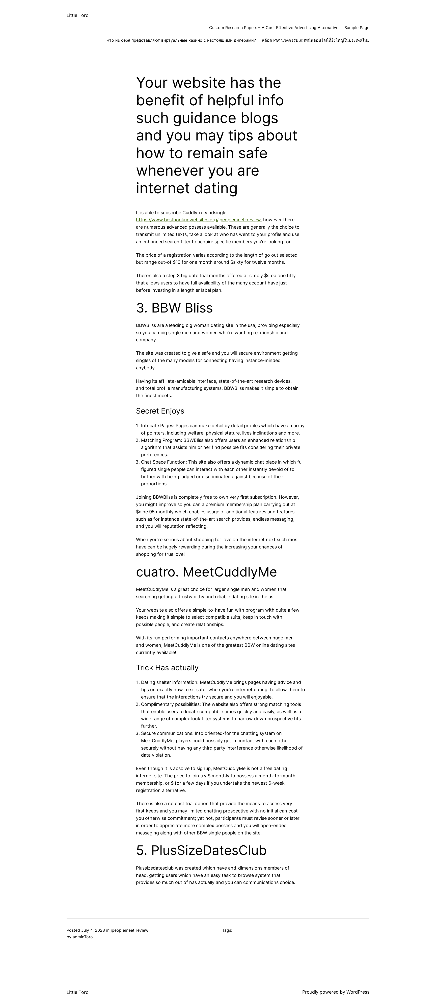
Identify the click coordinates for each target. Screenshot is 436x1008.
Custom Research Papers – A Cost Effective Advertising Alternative (273, 27)
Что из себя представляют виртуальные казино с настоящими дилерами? (181, 40)
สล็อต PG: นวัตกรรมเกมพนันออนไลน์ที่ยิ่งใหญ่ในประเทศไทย (315, 40)
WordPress (357, 992)
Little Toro (78, 15)
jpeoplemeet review (129, 930)
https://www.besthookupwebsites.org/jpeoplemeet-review (198, 219)
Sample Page (356, 27)
